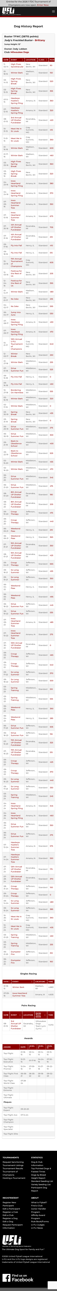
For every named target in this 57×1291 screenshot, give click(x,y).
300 (51, 435)
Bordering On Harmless (17, 391)
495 (51, 597)
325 (51, 742)
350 (51, 204)
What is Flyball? (39, 1202)
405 (51, 927)
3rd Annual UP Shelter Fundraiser (16, 120)
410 (51, 245)
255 (51, 362)
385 (51, 909)
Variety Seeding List (41, 1184)
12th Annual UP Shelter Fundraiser (16, 869)
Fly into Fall (16, 245)
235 (51, 299)
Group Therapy (15, 512)
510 (51, 689)
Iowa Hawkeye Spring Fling (17, 322)
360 (51, 101)
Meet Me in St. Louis (16, 917)
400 (51, 443)
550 (51, 858)
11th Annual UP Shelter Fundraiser (16, 742)
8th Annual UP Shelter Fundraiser (16, 494)
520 (51, 81)
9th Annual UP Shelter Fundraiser (16, 545)
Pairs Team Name (38, 1015)
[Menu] (53, 11)
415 (51, 130)
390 (51, 140)
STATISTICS (37, 1157)
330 (51, 787)
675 (51, 216)
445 (51, 605)
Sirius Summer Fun (17, 369)
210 (51, 237)
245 (51, 796)
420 (51, 120)
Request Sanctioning (13, 1162)
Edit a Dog (8, 1221)
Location (30, 60)
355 (51, 91)
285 (51, 718)
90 (51, 65)
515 (51, 253)
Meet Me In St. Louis (16, 129)
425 (51, 555)
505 (51, 453)
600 (51, 148)
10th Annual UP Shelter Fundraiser (16, 645)
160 (51, 961)
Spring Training (15, 689)
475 (51, 486)
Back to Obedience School (16, 443)
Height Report (38, 1178)
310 (51, 953)
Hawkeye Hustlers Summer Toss (15, 846)
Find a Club (37, 1205)
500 (51, 680)
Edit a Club (8, 1215)
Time (50, 982)
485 (51, 622)
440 (51, 521)
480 (51, 292)
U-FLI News (37, 1228)
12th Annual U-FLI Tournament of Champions (17, 344)
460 (51, 155)
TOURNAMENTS (11, 1157)
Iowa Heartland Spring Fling (17, 183)
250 (51, 355)
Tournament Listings (13, 1165)
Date (6, 60)
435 (51, 413)
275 (51, 428)
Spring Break (14, 413)
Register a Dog (10, 1218)
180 (51, 494)
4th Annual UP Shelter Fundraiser (16, 227)
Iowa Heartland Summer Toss (15, 204)
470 (51, 332)
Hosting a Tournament (14, 1178)
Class (41, 60)
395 (51, 283)
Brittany (40, 40)
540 (51, 665)
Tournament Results (13, 1168)
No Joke (15, 299)
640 (51, 344)
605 (51, 262)
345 (51, 477)
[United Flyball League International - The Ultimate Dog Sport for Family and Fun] (18, 11)
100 (51, 887)
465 (51, 655)
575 (51, 846)
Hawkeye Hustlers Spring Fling (17, 100)
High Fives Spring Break (16, 81)
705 (51, 227)
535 (51, 612)
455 (51, 462)
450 (51, 384)
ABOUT (35, 1198)
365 (51, 537)
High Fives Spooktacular (17, 65)
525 (51, 369)
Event (14, 60)
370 (51, 193)
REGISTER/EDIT (11, 1198)
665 (51, 564)
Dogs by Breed (38, 1175)
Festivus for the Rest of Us (16, 273)
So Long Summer (15, 571)
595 (51, 306)
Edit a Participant (11, 1208)
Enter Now (43, 5)
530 (51, 313)
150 (51, 73)
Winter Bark (17, 73)
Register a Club (10, 1212)
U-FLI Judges (38, 1225)
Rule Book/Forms (40, 1221)
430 (51, 322)
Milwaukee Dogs (20, 52)
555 (51, 391)
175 (51, 869)
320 (51, 110)
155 (51, 734)
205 (51, 273)
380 (51, 183)
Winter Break (14, 355)
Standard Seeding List (42, 1181)
